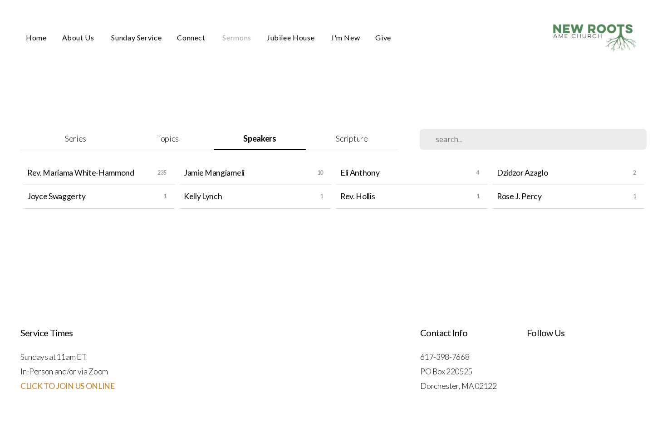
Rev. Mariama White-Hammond (80, 172)
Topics (168, 138)
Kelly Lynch (203, 196)
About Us (79, 37)
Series (75, 138)
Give (383, 37)
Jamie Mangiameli (214, 172)
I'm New (346, 37)
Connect (192, 37)
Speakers (259, 138)
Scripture (352, 138)
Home (36, 37)
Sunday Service (136, 37)
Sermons (236, 37)
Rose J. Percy (519, 196)
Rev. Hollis (357, 196)
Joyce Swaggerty (56, 196)
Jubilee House (291, 37)
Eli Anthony (359, 172)
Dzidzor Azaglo (522, 172)
